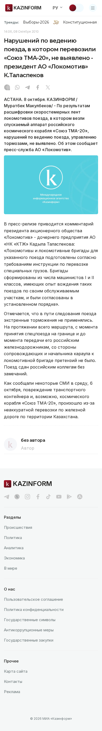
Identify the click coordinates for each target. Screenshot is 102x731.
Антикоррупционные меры (29, 629)
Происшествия (18, 527)
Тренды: (11, 22)
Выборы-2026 (36, 22)
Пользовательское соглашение (33, 599)
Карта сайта (15, 671)
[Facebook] (38, 88)
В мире (10, 568)
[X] (48, 88)
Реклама (12, 691)
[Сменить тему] (76, 8)
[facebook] (38, 496)
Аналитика (14, 547)
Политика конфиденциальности (34, 609)
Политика (13, 537)
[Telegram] (27, 88)
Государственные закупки (28, 640)
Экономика (14, 558)
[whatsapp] (17, 88)
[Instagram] (7, 88)
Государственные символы (29, 619)
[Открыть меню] (93, 8)
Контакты (13, 681)
